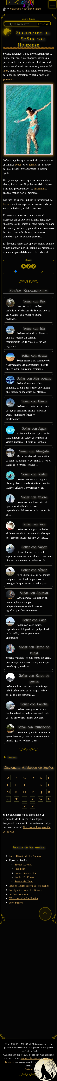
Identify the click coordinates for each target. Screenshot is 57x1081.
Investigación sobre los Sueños (25, 890)
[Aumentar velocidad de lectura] (28, 266)
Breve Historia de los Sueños (25, 856)
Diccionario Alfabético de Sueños (28, 767)
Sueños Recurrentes (25, 873)
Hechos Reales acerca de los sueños (29, 885)
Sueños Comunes (18, 894)
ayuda (18, 164)
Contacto (28, 1069)
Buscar (43, 23)
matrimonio (40, 188)
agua (5, 70)
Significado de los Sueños (25, 8)
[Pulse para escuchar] (23, 266)
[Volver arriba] (45, 914)
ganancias (8, 79)
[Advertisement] (28, 950)
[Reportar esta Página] (30, 2)
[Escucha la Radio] (23, 2)
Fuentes (11, 757)
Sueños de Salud (24, 881)
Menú (52, 2)
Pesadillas (20, 868)
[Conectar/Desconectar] (9, 2)
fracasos (7, 204)
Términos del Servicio (30, 1058)
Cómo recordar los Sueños (23, 898)
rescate (32, 164)
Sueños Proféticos (24, 877)
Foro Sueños (16, 902)
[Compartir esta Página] (16, 2)
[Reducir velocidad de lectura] (33, 266)
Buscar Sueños (28, 18)
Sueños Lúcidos (23, 864)
